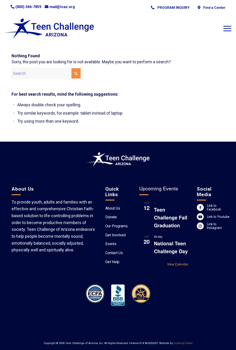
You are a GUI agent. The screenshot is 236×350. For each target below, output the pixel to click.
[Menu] (225, 28)
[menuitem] (170, 7)
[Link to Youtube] (200, 216)
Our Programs (116, 226)
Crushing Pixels (182, 343)
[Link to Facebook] (200, 207)
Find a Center (213, 8)
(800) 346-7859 (28, 7)
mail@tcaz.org (62, 7)
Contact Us (114, 253)
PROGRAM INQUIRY (173, 8)
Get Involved (115, 235)
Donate (111, 217)
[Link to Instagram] (200, 225)
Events (110, 244)
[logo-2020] (54, 28)
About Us (112, 208)
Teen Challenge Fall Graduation (170, 217)
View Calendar (177, 264)
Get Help (112, 262)
